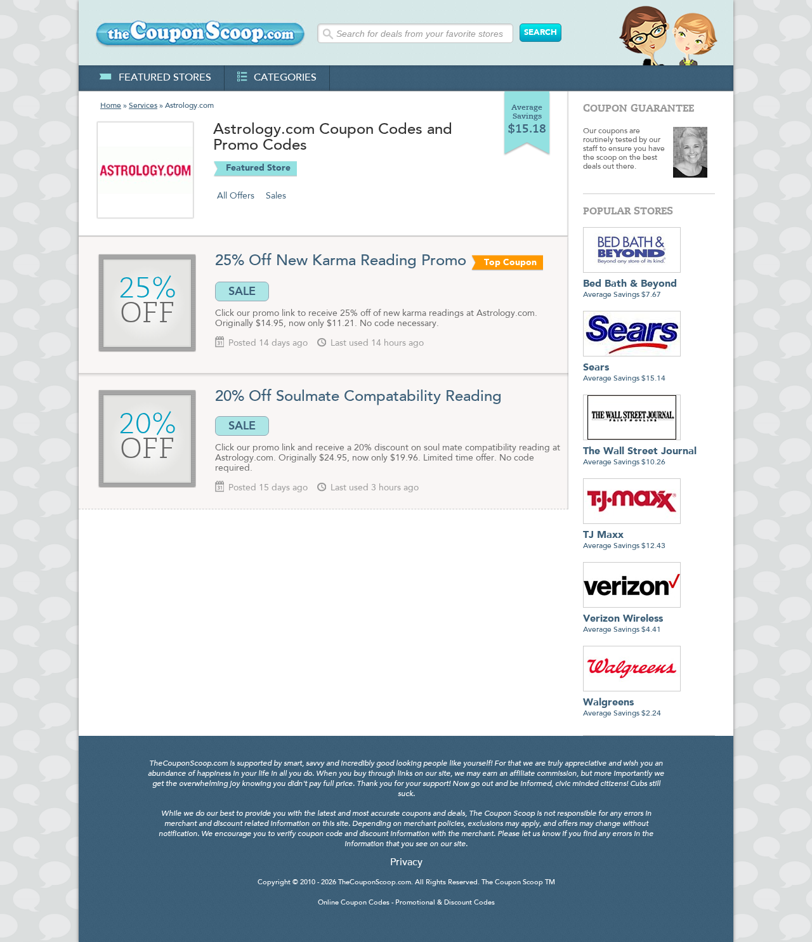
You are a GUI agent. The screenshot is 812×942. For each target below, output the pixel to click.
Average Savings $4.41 (623, 624)
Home (110, 106)
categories (285, 78)
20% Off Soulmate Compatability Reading (358, 397)
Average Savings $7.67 (630, 289)
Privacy (406, 863)
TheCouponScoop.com (374, 882)
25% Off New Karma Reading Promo (340, 261)
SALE (242, 291)
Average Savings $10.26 (640, 456)
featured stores (165, 78)
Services (143, 106)
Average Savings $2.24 (622, 707)
